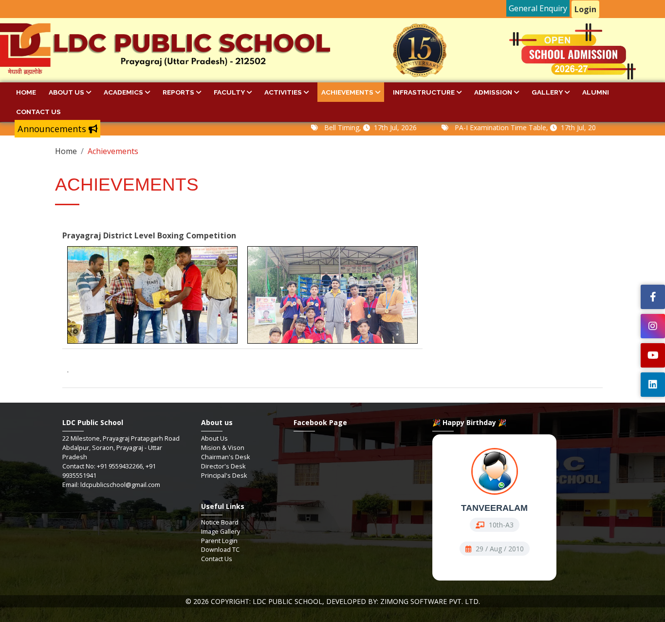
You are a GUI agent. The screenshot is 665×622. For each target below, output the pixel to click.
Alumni (595, 92)
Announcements (53, 129)
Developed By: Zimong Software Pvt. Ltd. (403, 601)
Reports (178, 92)
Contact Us (38, 112)
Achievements (347, 92)
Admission (493, 92)
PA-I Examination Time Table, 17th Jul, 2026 (511, 127)
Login (585, 9)
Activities (283, 92)
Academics (123, 92)
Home (26, 92)
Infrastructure (424, 92)
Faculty (229, 92)
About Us (66, 92)
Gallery (547, 92)
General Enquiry (538, 8)
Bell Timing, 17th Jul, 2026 (353, 127)
